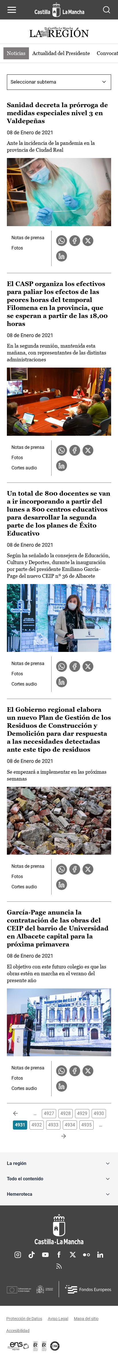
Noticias (16, 53)
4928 (65, 1113)
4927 (49, 1113)
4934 (70, 1125)
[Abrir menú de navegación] (12, 10)
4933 (53, 1125)
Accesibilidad (18, 1330)
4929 (82, 1113)
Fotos (17, 248)
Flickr (86, 1254)
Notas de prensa (27, 237)
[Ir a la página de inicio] (59, 9)
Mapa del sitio (86, 1318)
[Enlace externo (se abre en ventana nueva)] (44, 1346)
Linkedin (100, 1254)
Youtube (45, 1254)
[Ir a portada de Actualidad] (59, 33)
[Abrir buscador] (106, 10)
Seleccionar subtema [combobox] (33, 82)
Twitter (73, 1254)
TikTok (31, 1254)
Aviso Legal (58, 1318)
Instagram (18, 1254)
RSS (59, 1266)
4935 (86, 1125)
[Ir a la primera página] (20, 1113)
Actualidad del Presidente (61, 53)
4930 (99, 1113)
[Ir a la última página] (59, 1136)
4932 (37, 1125)
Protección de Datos (24, 1318)
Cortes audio (24, 468)
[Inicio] (59, 1229)
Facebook (59, 1254)
